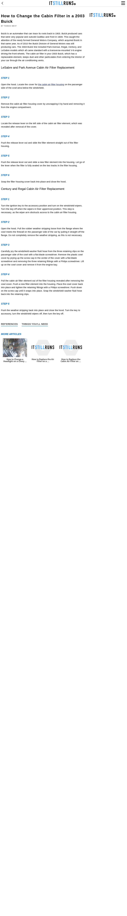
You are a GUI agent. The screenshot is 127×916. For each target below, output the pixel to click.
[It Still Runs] (62, 3)
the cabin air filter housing (51, 84)
